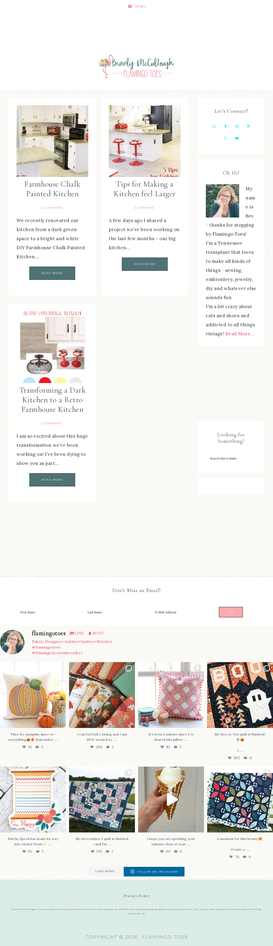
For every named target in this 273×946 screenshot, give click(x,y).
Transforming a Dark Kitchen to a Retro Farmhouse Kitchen (52, 399)
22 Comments (52, 208)
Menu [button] (140, 6)
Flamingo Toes (136, 66)
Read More (52, 273)
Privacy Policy (136, 895)
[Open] (33, 695)
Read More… (240, 334)
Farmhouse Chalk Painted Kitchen (52, 189)
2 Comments (144, 208)
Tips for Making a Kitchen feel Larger (145, 189)
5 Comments (52, 423)
